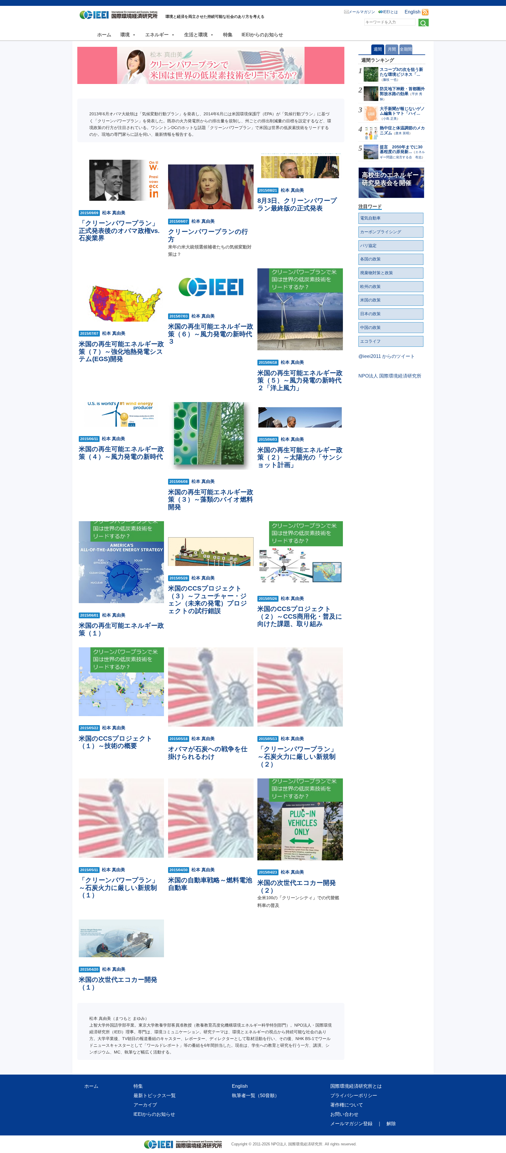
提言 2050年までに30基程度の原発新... (401, 149)
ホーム (104, 34)
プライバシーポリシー (353, 1095)
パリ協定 (368, 245)
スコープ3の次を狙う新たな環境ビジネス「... (401, 72)
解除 (391, 1123)
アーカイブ (145, 1104)
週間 (378, 49)
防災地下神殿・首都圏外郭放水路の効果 (402, 91)
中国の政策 (370, 327)
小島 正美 (390, 118)
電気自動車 (370, 218)
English (412, 11)
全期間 (406, 49)
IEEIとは (390, 12)
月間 (392, 49)
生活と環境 (196, 34)
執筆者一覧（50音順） (255, 1095)
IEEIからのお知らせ (262, 34)
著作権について (346, 1104)
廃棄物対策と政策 (376, 272)
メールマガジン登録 (351, 1123)
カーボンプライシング (380, 231)
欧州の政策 (370, 286)
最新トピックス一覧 (155, 1095)
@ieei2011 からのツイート (386, 356)
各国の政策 (370, 259)
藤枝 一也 (390, 79)
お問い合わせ (344, 1114)
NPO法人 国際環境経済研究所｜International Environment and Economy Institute (120, 16)
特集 (228, 34)
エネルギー (157, 34)
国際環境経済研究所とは (356, 1086)
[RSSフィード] (425, 11)
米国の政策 (370, 300)
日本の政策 (370, 313)
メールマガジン (361, 12)
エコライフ (370, 341)
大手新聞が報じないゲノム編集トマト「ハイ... (402, 111)
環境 (125, 34)
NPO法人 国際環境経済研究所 (389, 375)
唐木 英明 (402, 133)
